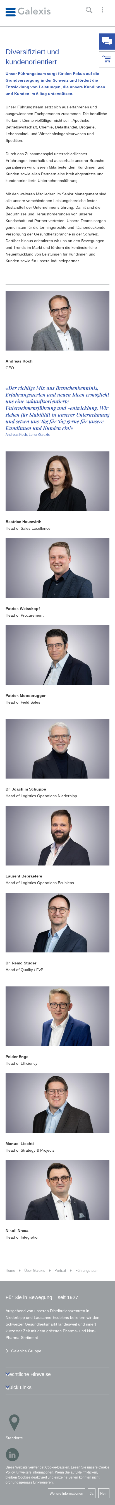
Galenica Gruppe (26, 1351)
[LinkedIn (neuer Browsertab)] (12, 1454)
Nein (103, 1494)
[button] (102, 10)
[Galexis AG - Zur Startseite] (28, 11)
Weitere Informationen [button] (66, 1494)
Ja (92, 1494)
